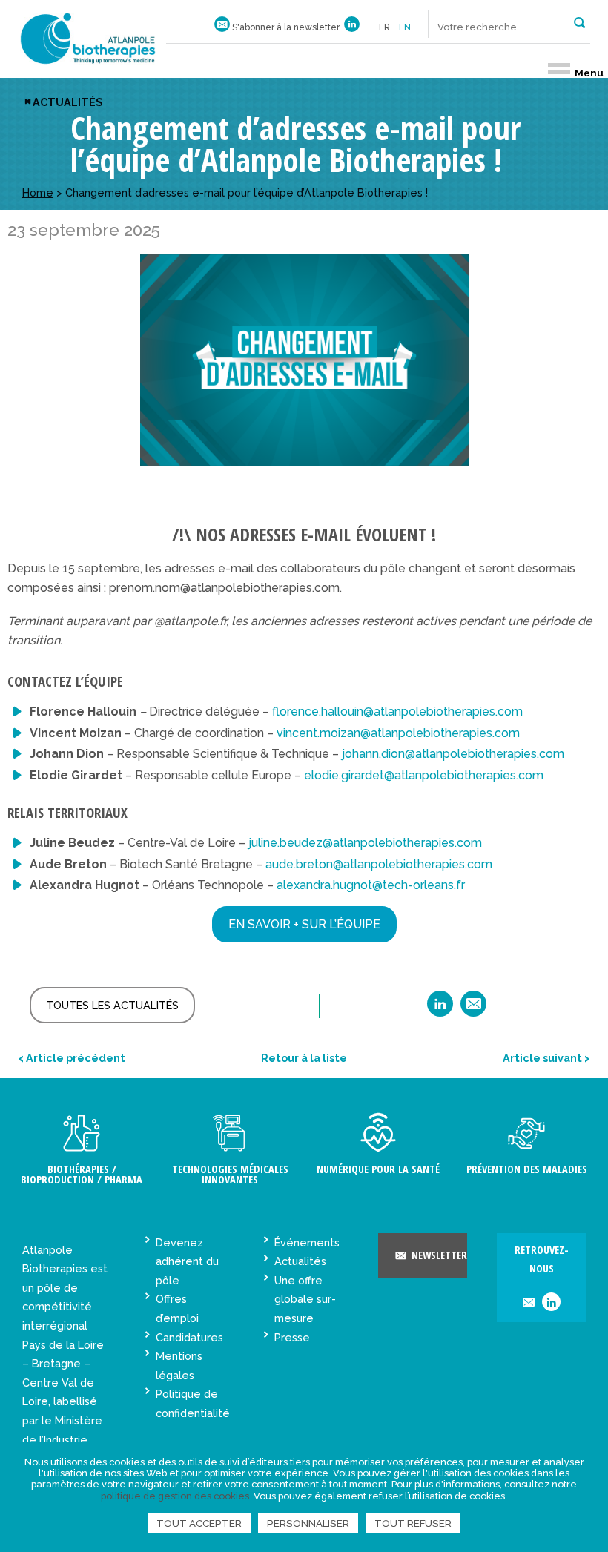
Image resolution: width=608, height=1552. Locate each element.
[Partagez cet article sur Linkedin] (440, 1009)
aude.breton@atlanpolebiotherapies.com (378, 864)
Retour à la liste (304, 1057)
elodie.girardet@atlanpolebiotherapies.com (423, 775)
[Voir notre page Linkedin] (352, 27)
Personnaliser (308, 1523)
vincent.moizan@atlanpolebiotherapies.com (398, 733)
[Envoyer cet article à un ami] (473, 1009)
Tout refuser (413, 1523)
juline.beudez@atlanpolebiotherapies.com (365, 843)
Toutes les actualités (112, 1005)
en (405, 27)
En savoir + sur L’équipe (304, 924)
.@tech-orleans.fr (371, 885)
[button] (579, 21)
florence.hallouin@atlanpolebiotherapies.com (397, 711)
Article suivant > (546, 1057)
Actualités (67, 102)
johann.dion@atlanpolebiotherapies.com (453, 754)
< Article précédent (71, 1057)
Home (37, 192)
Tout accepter (199, 1523)
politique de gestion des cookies (175, 1496)
